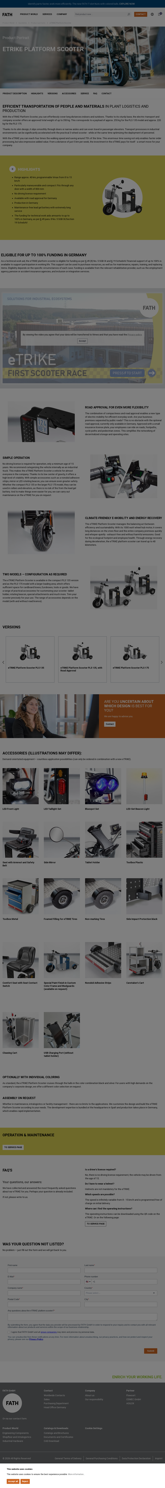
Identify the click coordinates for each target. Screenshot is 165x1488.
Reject (25, 1481)
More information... (76, 1474)
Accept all (13, 1481)
